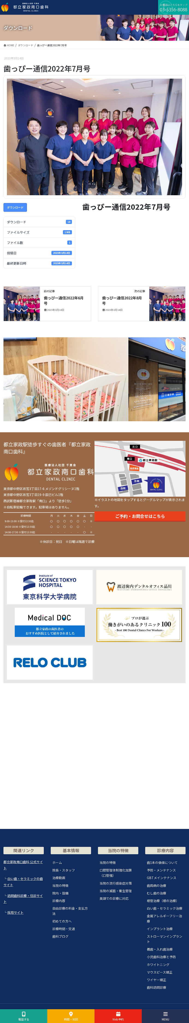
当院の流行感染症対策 (116, 883)
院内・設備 (60, 893)
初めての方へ (62, 921)
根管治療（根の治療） (163, 900)
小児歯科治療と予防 (161, 956)
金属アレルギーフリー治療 (164, 918)
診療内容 (58, 900)
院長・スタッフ (63, 870)
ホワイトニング (158, 964)
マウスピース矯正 (159, 972)
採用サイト (15, 912)
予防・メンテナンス (161, 870)
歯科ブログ (60, 936)
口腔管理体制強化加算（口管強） (116, 873)
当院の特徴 (60, 885)
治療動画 (58, 877)
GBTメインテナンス (161, 877)
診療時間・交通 (63, 928)
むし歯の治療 (156, 893)
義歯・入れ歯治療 (160, 949)
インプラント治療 (160, 928)
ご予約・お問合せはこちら (140, 516)
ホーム (57, 862)
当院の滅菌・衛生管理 (116, 890)
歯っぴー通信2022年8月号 (122, 300)
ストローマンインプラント (164, 939)
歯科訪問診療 (156, 987)
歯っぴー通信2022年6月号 (64, 300)
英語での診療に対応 (114, 898)
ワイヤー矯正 (156, 979)
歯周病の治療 (156, 885)
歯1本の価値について (162, 862)
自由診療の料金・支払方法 (70, 911)
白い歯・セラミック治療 (164, 908)
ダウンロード (15, 207)
